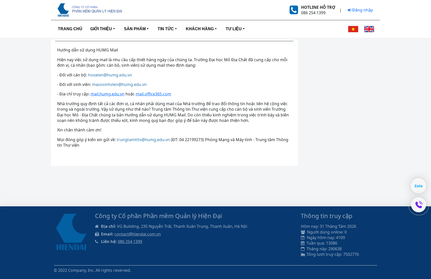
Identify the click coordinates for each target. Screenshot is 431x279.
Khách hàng (200, 29)
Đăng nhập (362, 10)
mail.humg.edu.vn (107, 94)
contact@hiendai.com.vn (137, 234)
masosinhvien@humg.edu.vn (119, 84)
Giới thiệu (101, 29)
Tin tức (166, 29)
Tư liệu (234, 29)
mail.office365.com (153, 94)
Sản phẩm (135, 29)
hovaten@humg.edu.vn (110, 75)
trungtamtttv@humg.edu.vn (143, 139)
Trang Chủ (70, 29)
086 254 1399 (130, 241)
